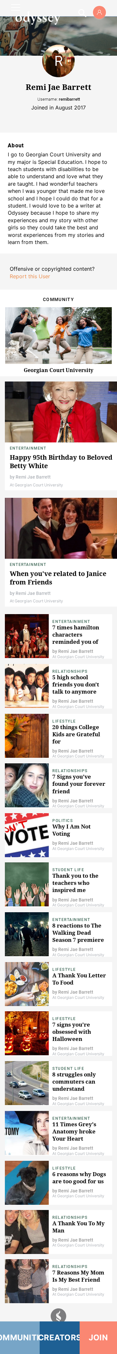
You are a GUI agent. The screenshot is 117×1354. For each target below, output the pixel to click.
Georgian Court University (58, 370)
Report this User (30, 276)
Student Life (68, 870)
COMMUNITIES (20, 1337)
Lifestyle (64, 721)
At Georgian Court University (36, 485)
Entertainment (28, 448)
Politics (62, 820)
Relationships (70, 671)
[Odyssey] (37, 18)
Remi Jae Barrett (33, 477)
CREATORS (59, 1337)
